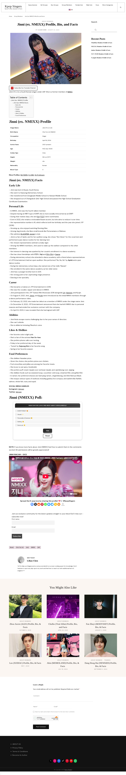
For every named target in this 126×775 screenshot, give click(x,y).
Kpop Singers (13, 6)
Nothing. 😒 (20, 421)
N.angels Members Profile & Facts (101, 57)
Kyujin (40, 295)
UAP (39, 547)
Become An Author (19, 755)
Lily (64, 293)
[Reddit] (38, 504)
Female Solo (79, 5)
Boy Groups (54, 5)
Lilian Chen (42, 30)
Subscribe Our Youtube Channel (24, 88)
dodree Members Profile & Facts (100, 50)
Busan (12, 547)
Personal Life (19, 107)
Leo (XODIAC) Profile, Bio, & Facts (25, 663)
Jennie (32, 234)
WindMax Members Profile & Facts (101, 42)
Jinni (27, 547)
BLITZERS (24, 175)
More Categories (107, 5)
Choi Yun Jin (20, 547)
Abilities (18, 111)
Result (47, 436)
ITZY (42, 217)
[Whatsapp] (45, 504)
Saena (57, 254)
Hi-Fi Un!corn (39, 175)
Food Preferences (21, 115)
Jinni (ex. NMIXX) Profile (19, 100)
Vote (47, 430)
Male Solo (89, 5)
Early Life (18, 105)
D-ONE (31, 175)
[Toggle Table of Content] (30, 97)
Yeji (38, 217)
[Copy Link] (55, 504)
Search (94, 22)
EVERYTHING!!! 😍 (22, 411)
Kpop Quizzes (32, 5)
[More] (58, 504)
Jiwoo (32, 295)
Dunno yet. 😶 (21, 425)
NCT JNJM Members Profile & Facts (102, 54)
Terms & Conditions (20, 751)
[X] (35, 504)
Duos (97, 5)
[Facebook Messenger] (48, 504)
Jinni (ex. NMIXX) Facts (20, 103)
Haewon (69, 293)
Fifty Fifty (50, 254)
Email (14, 527)
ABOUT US (16, 744)
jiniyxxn (21, 389)
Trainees (107, 660)
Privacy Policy (17, 748)
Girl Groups (44, 5)
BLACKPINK (25, 234)
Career (18, 109)
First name (15, 519)
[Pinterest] (42, 504)
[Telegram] (52, 504)
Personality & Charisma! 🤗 (24, 418)
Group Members (67, 5)
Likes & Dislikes (20, 113)
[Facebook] (32, 504)
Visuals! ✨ (20, 414)
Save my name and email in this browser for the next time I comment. (55, 712)
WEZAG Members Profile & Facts (101, 46)
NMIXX (70, 92)
